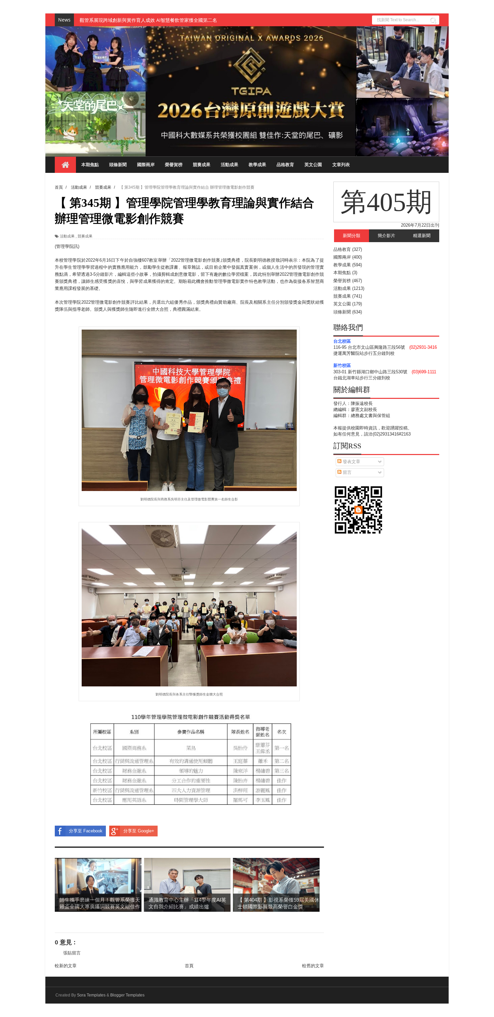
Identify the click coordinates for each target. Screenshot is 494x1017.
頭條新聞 (118, 164)
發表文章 (350, 461)
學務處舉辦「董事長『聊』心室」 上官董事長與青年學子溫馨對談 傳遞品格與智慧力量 (170, 20)
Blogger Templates (127, 995)
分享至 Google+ (138, 830)
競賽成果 (201, 164)
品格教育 (285, 164)
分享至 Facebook (85, 830)
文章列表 (341, 164)
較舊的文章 (313, 965)
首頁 (189, 965)
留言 (346, 472)
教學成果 (257, 164)
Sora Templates (91, 995)
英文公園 (313, 164)
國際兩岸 (146, 164)
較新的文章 (66, 965)
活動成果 (229, 164)
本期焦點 (90, 164)
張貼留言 (72, 952)
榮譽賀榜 (173, 164)
